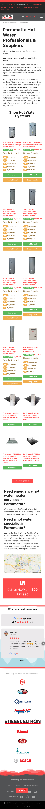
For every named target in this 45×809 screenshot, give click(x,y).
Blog (9, 785)
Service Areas (13, 23)
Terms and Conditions (31, 785)
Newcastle (18, 7)
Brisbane (11, 7)
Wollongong (28, 7)
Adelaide (4, 7)
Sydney (29, 4)
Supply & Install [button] (12, 180)
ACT (7, 10)
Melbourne (37, 7)
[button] (41, 17)
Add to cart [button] (12, 175)
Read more (12, 425)
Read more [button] (14, 649)
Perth (3, 10)
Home (5, 23)
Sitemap (17, 785)
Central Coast (37, 4)
